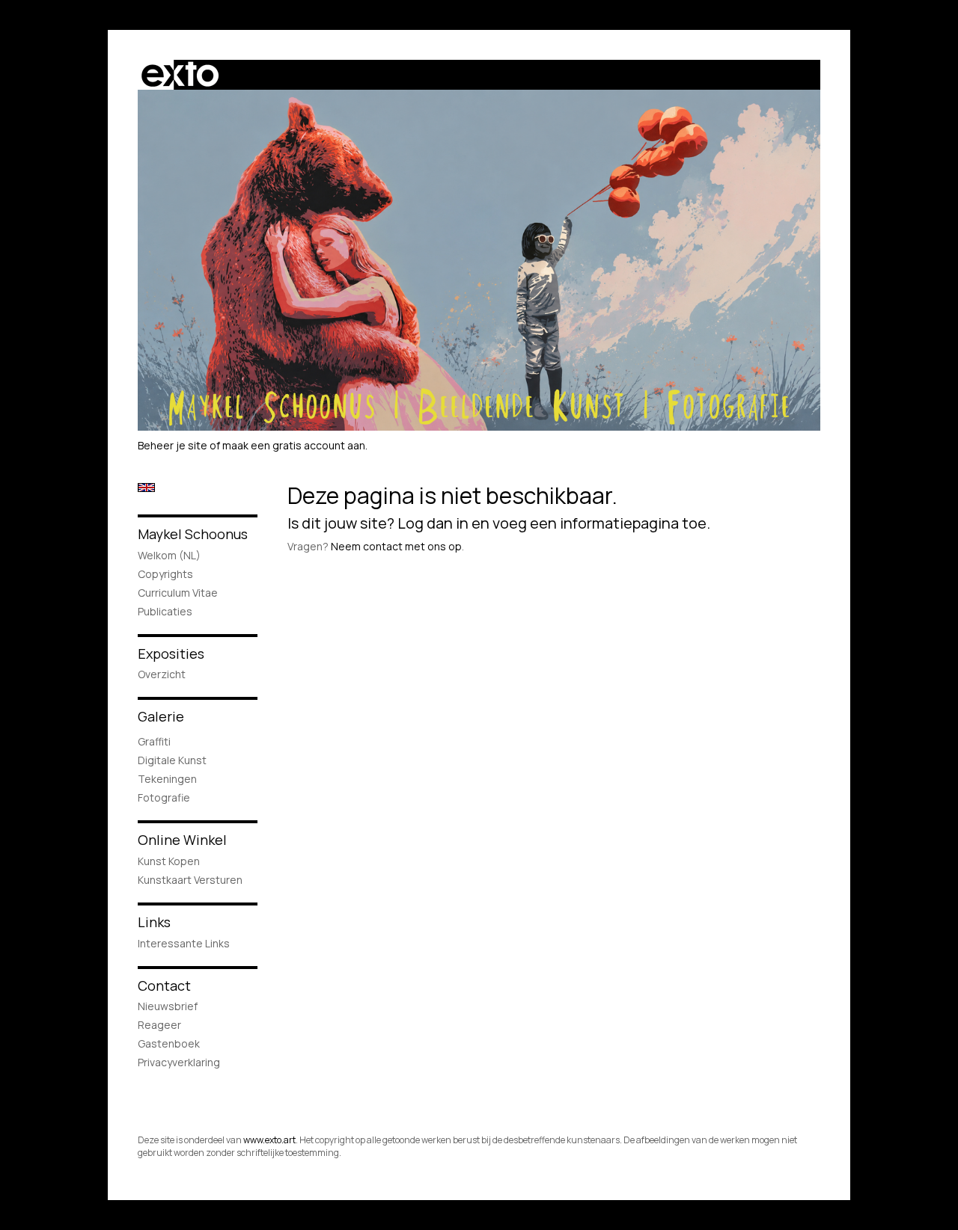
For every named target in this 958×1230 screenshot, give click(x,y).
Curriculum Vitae (178, 592)
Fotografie (164, 797)
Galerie (161, 716)
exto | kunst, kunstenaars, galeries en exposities (180, 75)
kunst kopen (169, 861)
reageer (159, 1025)
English (146, 487)
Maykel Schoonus (193, 534)
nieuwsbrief (168, 1006)
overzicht (162, 674)
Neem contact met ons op (396, 546)
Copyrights (165, 574)
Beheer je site (172, 445)
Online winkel (182, 840)
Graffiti (154, 741)
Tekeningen (167, 779)
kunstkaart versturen (190, 880)
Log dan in (433, 523)
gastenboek (169, 1043)
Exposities (171, 653)
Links (154, 922)
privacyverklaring (179, 1062)
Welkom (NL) (169, 555)
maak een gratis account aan (293, 445)
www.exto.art (269, 1140)
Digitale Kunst (172, 760)
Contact (164, 985)
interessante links (184, 943)
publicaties (165, 611)
